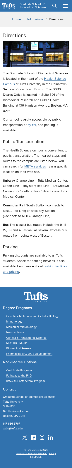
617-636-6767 (11, 423)
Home (16, 19)
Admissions (35, 19)
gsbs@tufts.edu (13, 428)
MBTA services (35, 166)
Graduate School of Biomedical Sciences (33, 6)
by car (32, 124)
